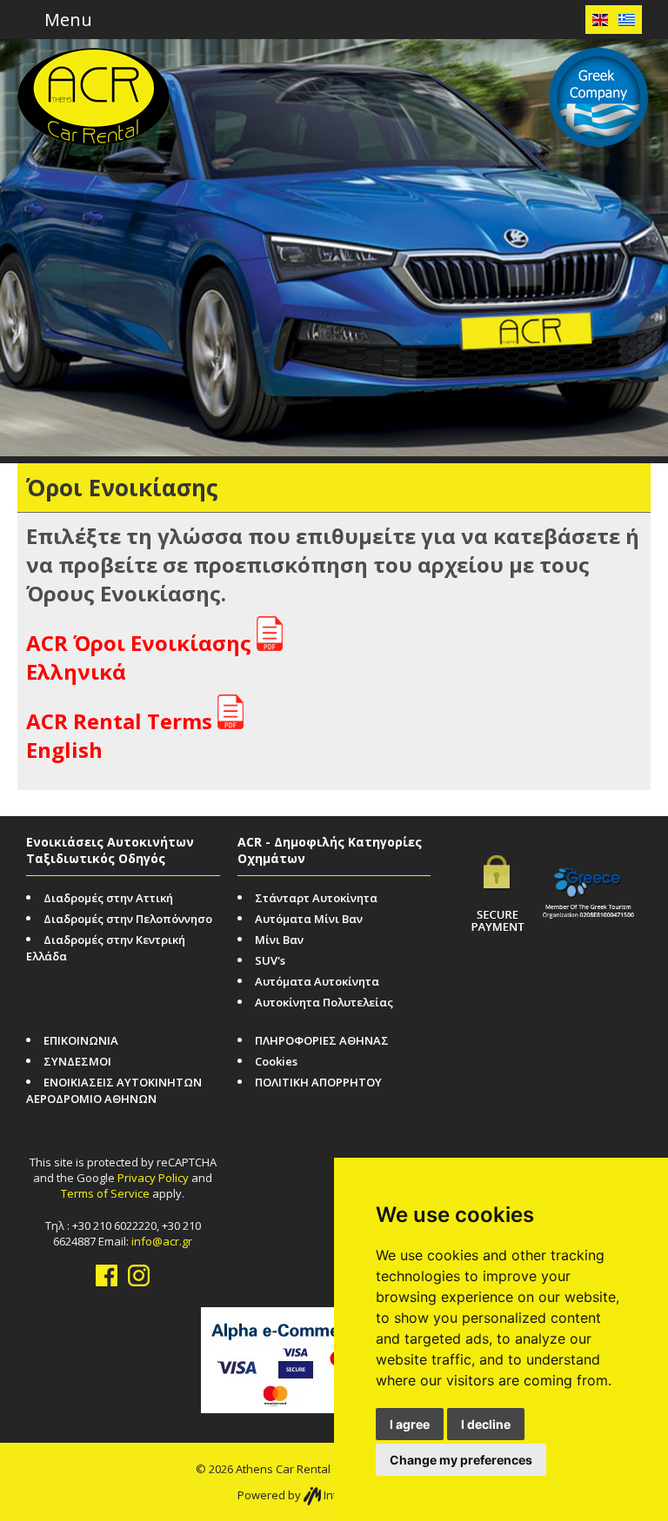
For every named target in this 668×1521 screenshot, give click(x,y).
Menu (66, 19)
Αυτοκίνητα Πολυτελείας (324, 1002)
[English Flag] (600, 19)
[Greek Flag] (626, 19)
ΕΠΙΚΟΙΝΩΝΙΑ (80, 1040)
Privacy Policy (153, 1178)
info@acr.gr (161, 1241)
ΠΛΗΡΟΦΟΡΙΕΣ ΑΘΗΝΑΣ (322, 1040)
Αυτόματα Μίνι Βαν (309, 919)
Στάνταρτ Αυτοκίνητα (316, 898)
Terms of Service (105, 1193)
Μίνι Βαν (279, 939)
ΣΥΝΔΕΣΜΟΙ (77, 1061)
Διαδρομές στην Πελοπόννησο (127, 919)
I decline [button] (486, 1424)
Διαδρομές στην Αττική (108, 898)
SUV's (270, 960)
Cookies (276, 1061)
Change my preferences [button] (461, 1459)
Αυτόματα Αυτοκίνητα (317, 981)
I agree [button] (410, 1424)
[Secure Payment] (498, 881)
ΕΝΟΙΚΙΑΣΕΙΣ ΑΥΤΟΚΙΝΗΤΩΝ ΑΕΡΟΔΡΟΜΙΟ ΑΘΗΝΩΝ (114, 1090)
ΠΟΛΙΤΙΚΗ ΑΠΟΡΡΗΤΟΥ (318, 1082)
